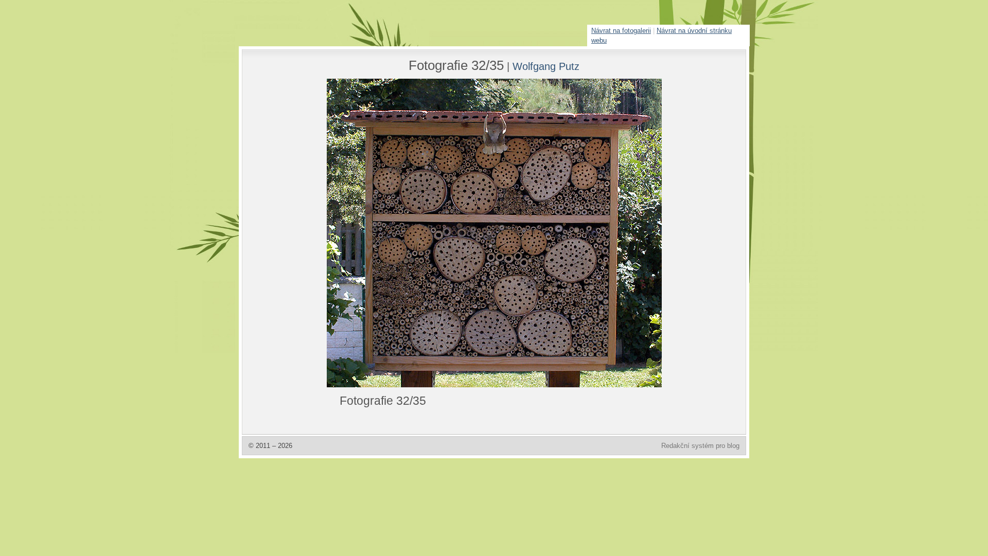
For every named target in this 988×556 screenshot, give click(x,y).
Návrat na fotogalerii (621, 30)
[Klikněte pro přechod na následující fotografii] (365, 233)
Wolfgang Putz (546, 66)
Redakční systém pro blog (700, 446)
